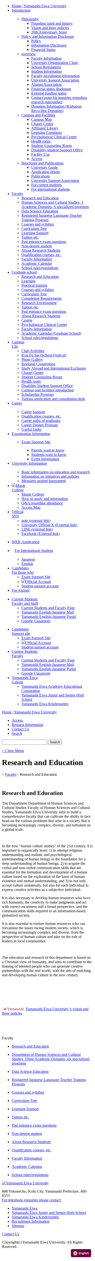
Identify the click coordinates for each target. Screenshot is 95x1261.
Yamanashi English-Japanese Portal (48, 616)
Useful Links (31, 429)
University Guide (44, 167)
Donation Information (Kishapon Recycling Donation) (56, 108)
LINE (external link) (37, 529)
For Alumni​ (20, 590)
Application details (45, 172)
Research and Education (40, 198)
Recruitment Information (30, 1221)
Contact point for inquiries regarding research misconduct (59, 100)
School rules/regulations (39, 268)
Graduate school (24, 272)
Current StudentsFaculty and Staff (25, 601)
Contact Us (10, 1234)
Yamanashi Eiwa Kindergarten (44, 704)
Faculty (17, 194)
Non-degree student (36, 246)
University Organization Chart (54, 63)
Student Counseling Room (51, 146)
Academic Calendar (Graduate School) (51, 333)
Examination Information (31, 434)
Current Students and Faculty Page (48, 608)
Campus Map (41, 119)
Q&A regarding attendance (42, 503)
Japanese (28, 559)
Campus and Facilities (38, 115)
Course (26, 320)
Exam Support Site (35, 442)
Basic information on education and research (55, 472)
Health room (40, 141)
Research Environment (39, 303)
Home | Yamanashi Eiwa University (39, 6)
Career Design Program (39, 425)
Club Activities (32, 351)
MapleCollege (18, 488)
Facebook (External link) (40, 534)
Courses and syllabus (37, 224)
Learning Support (34, 233)
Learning (28, 281)
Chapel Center (42, 124)
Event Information (45, 459)
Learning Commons (46, 132)
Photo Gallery (32, 359)
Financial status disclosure (51, 89)
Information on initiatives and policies (50, 476)
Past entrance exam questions (43, 242)
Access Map (30, 507)
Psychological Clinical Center (54, 137)
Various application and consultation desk (53, 399)
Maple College (32, 494)
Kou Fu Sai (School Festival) (43, 355)
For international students (50, 189)
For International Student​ (34, 551)
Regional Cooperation (38, 364)
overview (28, 54)
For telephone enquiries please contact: (31, 1200)
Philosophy (30, 19)
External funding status (48, 93)
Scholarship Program (37, 394)
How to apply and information (44, 499)
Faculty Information (46, 58)
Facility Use (40, 154)
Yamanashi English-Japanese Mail (47, 612)
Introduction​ (21, 10)
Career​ (17, 403)
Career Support (33, 412)
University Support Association (55, 80)
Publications (40, 176)
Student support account (39, 586)
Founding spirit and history (52, 23)
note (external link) (35, 520)
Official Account (38, 582)
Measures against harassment (43, 481)
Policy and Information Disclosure (47, 36)
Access (36, 159)
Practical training (34, 285)
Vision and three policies (50, 28)
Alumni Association (46, 84)
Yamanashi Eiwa (25, 1208)
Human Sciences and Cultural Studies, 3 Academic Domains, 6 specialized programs (55, 204)
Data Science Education (39, 211)
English (27, 564)
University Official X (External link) (49, 525)
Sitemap (18, 1226)
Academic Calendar (36, 263)
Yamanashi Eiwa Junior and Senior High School (49, 1213)
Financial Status (43, 50)
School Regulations (46, 67)
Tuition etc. (30, 237)
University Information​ (29, 463)
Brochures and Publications (42, 163)
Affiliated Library (44, 128)
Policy (36, 41)
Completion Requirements (41, 298)
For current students (46, 185)
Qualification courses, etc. (41, 255)
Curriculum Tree (34, 228)
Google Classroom (35, 621)
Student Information (46, 71)
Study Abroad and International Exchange (53, 368)
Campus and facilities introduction (47, 390)
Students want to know (48, 455)
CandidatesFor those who (23, 570)
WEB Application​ (25, 542)
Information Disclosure (48, 45)
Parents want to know (48, 450)
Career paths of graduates (40, 421)
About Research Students (40, 250)
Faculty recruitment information (55, 76)
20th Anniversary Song (49, 32)
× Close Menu (13, 751)
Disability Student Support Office (57, 150)
